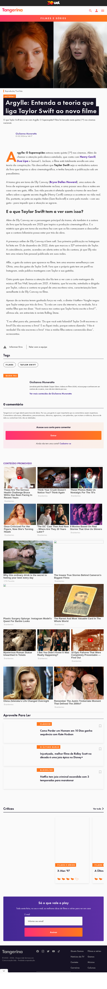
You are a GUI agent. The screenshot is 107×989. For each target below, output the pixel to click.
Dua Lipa (22, 161)
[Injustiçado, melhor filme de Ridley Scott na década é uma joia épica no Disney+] (20, 755)
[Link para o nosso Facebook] (37, 951)
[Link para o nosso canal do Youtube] (53, 951)
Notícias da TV (77, 957)
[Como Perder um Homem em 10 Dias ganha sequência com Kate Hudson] (20, 732)
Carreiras (75, 968)
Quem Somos (77, 951)
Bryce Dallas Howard (63, 182)
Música (91, 962)
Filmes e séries (94, 951)
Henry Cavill (87, 157)
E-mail (27, 914)
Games (91, 957)
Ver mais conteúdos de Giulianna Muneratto (51, 393)
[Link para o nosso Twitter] (48, 951)
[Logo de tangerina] (12, 10)
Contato (74, 962)
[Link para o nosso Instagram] (43, 951)
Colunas (91, 968)
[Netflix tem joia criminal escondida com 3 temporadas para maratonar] (20, 778)
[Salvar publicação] (100, 726)
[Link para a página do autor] (9, 134)
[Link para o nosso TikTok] (59, 951)
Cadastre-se (65, 443)
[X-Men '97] (72, 842)
